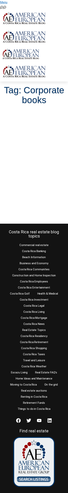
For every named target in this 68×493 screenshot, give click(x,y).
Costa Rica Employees (34, 281)
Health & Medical (47, 293)
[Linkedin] (49, 420)
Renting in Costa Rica (34, 396)
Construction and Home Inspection (34, 275)
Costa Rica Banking (34, 251)
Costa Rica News (34, 324)
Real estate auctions (34, 390)
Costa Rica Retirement (34, 342)
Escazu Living (19, 372)
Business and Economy (34, 263)
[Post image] (34, 128)
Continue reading (23, 213)
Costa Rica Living (34, 312)
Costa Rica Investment (34, 299)
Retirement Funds (34, 402)
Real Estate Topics (34, 330)
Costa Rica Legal (34, 305)
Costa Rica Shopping (34, 348)
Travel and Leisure (34, 360)
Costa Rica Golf (20, 293)
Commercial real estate (34, 245)
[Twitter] (29, 420)
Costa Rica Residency (34, 336)
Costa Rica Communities (34, 269)
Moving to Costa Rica (23, 384)
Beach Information (34, 257)
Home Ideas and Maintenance (34, 378)
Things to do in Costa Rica (34, 409)
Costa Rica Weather (34, 366)
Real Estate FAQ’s (46, 372)
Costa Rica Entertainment (34, 287)
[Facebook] (18, 420)
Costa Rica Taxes (34, 354)
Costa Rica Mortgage (34, 318)
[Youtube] (39, 420)
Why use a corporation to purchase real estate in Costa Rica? (31, 160)
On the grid (51, 384)
